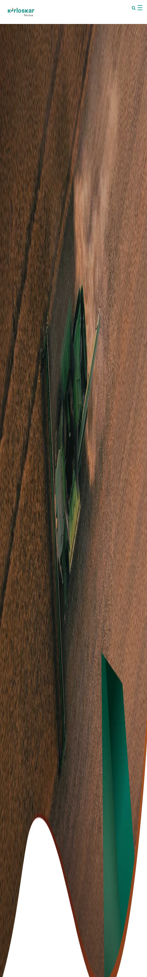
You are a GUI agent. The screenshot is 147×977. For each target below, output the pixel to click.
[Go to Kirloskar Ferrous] (21, 12)
